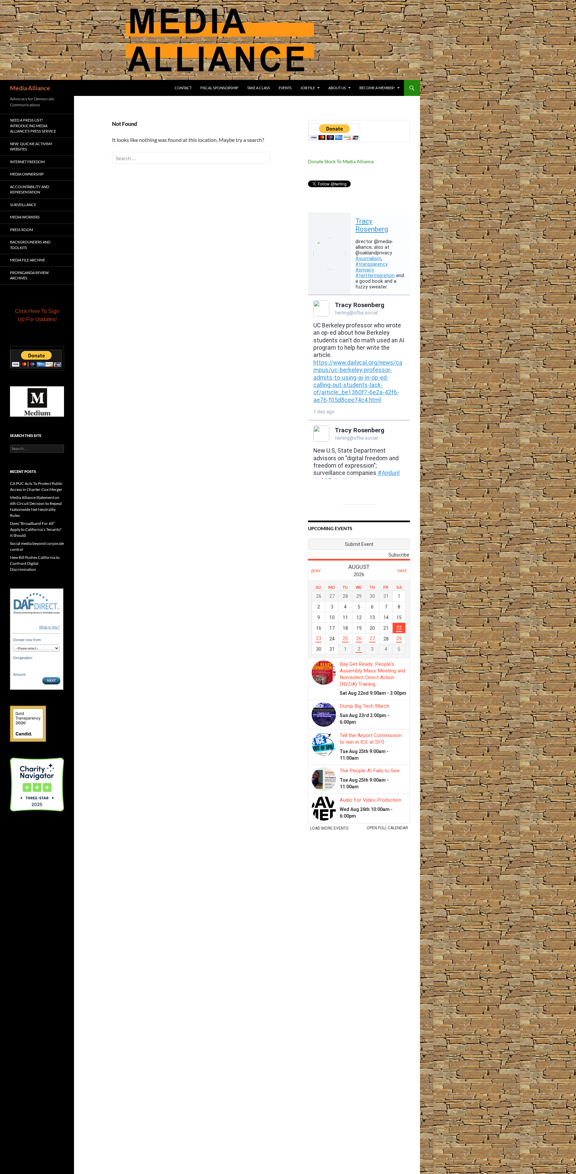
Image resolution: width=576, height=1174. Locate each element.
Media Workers (25, 217)
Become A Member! (377, 88)
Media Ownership (27, 174)
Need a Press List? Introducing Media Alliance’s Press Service (33, 125)
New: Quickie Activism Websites (31, 147)
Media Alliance (30, 88)
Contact (183, 88)
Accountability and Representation (29, 190)
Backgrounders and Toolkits (30, 245)
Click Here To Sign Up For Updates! (37, 315)
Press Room (21, 229)
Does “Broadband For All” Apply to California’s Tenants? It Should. (35, 529)
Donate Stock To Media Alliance (341, 161)
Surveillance (23, 204)
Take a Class (258, 88)
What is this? (49, 627)
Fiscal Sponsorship (219, 88)
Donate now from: (27, 640)
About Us (337, 88)
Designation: (23, 658)
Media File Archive (27, 260)
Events (285, 88)
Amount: (19, 674)
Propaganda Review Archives (29, 275)
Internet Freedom (27, 162)
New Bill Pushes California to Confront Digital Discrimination (35, 563)
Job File (307, 88)
